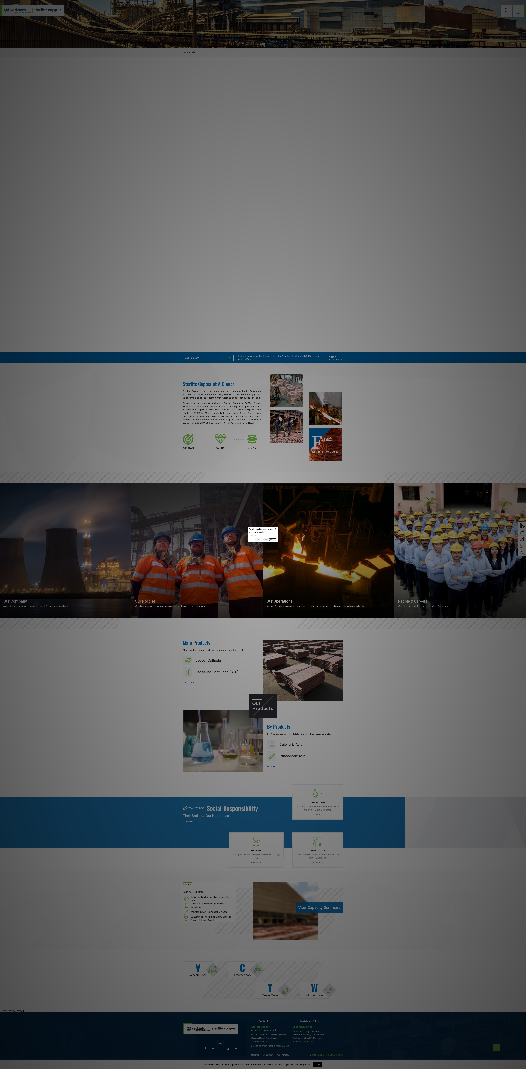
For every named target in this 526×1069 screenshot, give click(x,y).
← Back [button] (265, 540)
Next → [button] (272, 540)
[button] (251, 535)
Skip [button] (257, 540)
